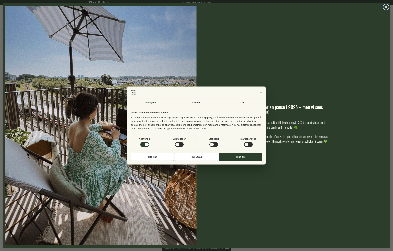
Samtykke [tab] (150, 102)
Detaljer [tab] (196, 102)
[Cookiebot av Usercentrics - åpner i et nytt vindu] (248, 92)
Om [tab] (242, 102)
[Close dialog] (386, 7)
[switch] (179, 144)
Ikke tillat (152, 156)
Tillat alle (240, 156)
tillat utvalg (196, 156)
